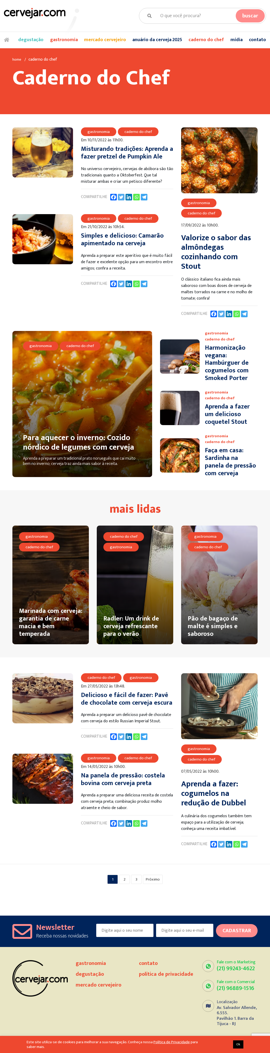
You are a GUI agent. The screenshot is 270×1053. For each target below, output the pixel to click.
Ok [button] (238, 1044)
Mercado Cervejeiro (105, 40)
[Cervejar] (34, 13)
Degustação (31, 40)
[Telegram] (144, 197)
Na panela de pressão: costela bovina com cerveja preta (123, 779)
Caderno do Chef (206, 40)
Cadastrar (237, 930)
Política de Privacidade (166, 974)
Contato (257, 40)
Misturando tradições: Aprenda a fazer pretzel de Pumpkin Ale (127, 153)
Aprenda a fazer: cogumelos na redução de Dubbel (213, 793)
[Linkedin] (129, 197)
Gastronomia (64, 40)
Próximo (153, 879)
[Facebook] (113, 197)
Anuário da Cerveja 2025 (157, 40)
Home (8, 40)
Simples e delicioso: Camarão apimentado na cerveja (122, 239)
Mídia (236, 40)
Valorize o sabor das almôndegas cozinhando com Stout (216, 252)
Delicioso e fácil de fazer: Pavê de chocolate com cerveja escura (126, 699)
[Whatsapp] (136, 197)
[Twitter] (121, 197)
